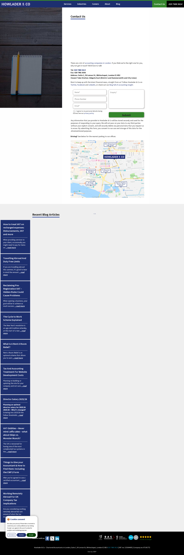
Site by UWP (92, 552)
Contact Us (159, 4)
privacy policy (89, 113)
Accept (31, 535)
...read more (11, 247)
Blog (118, 4)
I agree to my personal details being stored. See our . (87, 112)
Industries (81, 4)
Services (67, 4)
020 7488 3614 (175, 4)
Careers (95, 4)
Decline (21, 535)
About (107, 4)
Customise (12, 535)
